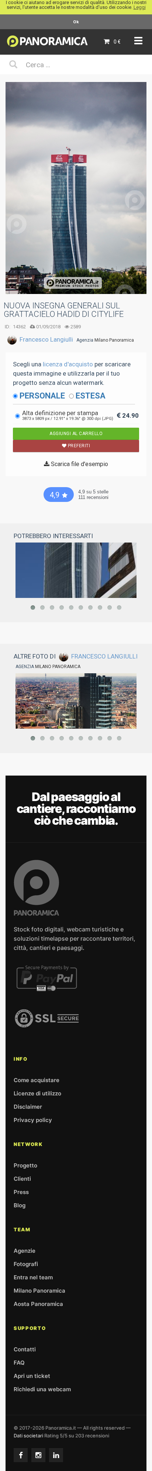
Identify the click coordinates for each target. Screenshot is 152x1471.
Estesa (91, 395)
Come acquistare (36, 1080)
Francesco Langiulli (46, 339)
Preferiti (78, 445)
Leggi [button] (140, 7)
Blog (19, 1205)
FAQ (19, 1362)
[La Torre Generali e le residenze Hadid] (76, 570)
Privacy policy (33, 1119)
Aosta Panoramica (38, 1303)
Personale (42, 395)
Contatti (25, 1349)
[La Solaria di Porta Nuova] (76, 701)
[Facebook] (21, 1455)
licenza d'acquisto (68, 364)
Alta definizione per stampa (67, 415)
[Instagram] (38, 1455)
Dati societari (28, 1435)
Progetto (25, 1165)
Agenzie (24, 1250)
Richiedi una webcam (42, 1389)
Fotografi (26, 1264)
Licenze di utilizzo (37, 1093)
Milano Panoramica (114, 340)
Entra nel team (33, 1277)
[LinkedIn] (56, 1455)
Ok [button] (76, 21)
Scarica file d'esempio (78, 464)
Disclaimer (28, 1106)
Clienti (22, 1178)
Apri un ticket (32, 1375)
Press (21, 1191)
